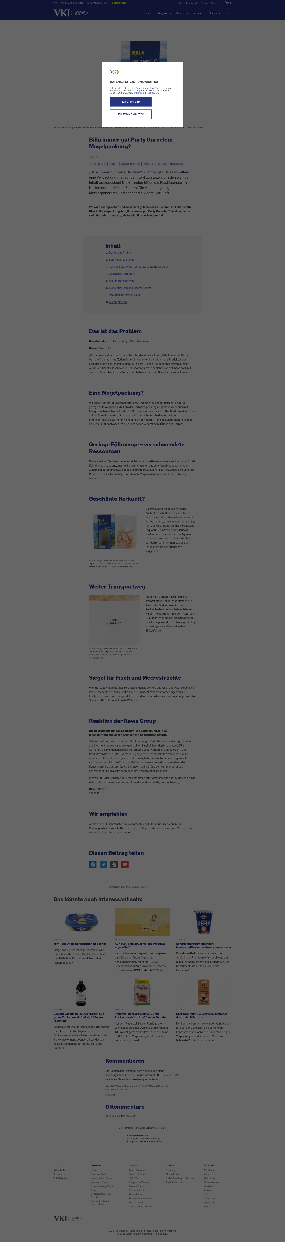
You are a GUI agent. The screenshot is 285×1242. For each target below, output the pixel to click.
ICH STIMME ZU (131, 101)
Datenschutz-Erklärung (146, 92)
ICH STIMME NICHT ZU (131, 114)
